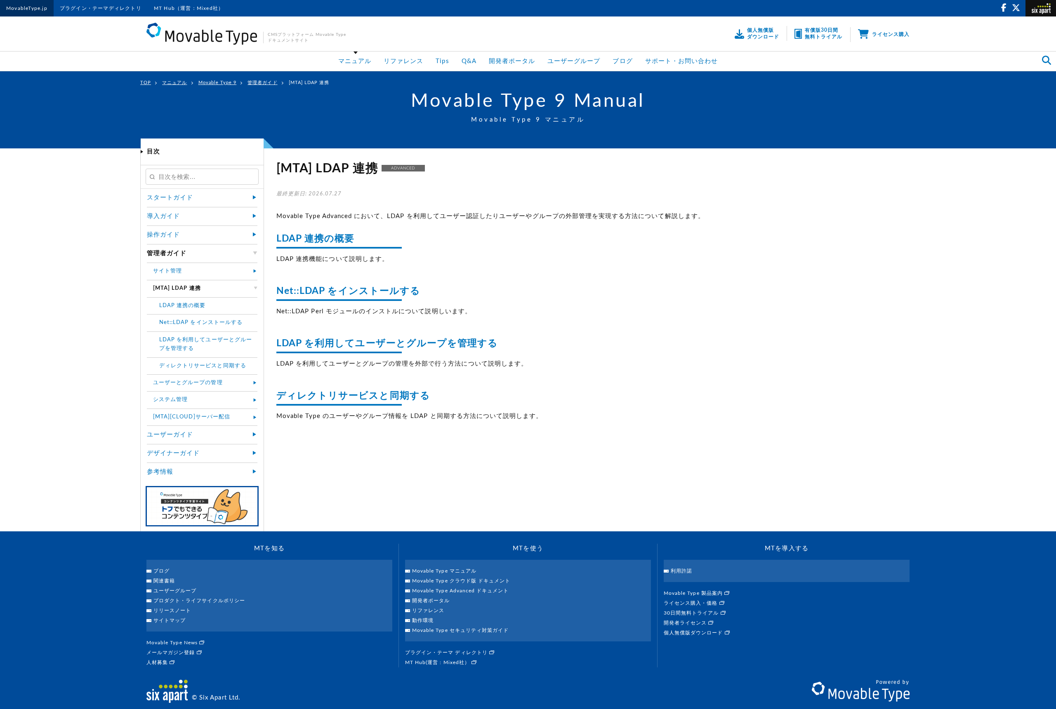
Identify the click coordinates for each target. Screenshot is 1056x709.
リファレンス (403, 61)
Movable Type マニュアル (444, 570)
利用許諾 (681, 570)
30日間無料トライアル (692, 612)
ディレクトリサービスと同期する (353, 395)
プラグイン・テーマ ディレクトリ (447, 652)
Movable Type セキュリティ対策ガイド (460, 630)
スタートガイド (170, 198)
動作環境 (423, 620)
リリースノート (172, 610)
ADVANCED (403, 168)
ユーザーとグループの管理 (188, 382)
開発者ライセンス (686, 622)
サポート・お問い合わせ (681, 61)
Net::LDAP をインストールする (348, 291)
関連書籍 (164, 580)
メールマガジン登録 (171, 652)
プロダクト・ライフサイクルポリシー (199, 600)
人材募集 (158, 662)
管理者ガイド (262, 82)
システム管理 (170, 399)
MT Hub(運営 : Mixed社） (438, 662)
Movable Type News (172, 642)
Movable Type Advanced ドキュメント (460, 590)
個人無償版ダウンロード (694, 632)
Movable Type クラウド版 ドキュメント (461, 580)
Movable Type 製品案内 (694, 593)
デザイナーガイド (173, 453)
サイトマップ (169, 620)
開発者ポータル (512, 61)
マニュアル (354, 61)
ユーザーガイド (170, 435)
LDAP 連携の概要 (315, 238)
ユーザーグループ (573, 61)
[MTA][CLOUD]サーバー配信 (191, 417)
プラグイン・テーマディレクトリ (100, 8)
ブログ (622, 61)
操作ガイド (163, 235)
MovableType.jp (26, 8)
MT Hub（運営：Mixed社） (189, 8)
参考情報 (160, 472)
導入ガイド (163, 216)
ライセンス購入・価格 (691, 603)
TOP (145, 82)
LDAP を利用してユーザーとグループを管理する (387, 343)
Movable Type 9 (217, 82)
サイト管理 (167, 271)
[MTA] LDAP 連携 (309, 82)
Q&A (469, 61)
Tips (442, 61)
